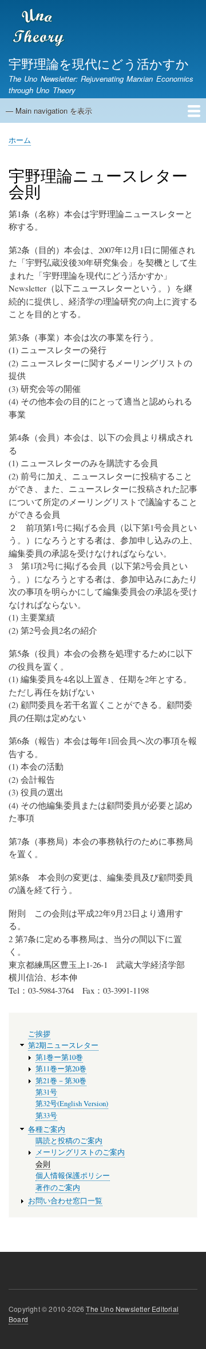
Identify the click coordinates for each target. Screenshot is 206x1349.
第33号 (46, 1115)
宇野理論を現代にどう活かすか (99, 63)
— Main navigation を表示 (49, 110)
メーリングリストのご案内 (80, 1152)
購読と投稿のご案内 (68, 1141)
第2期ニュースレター (63, 1045)
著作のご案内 (57, 1187)
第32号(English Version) (71, 1103)
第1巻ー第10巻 (59, 1057)
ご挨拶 (39, 1034)
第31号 (46, 1092)
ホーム (20, 139)
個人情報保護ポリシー (72, 1175)
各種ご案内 (46, 1129)
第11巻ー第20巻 (60, 1069)
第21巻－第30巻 (60, 1081)
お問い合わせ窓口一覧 (65, 1201)
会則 (42, 1164)
